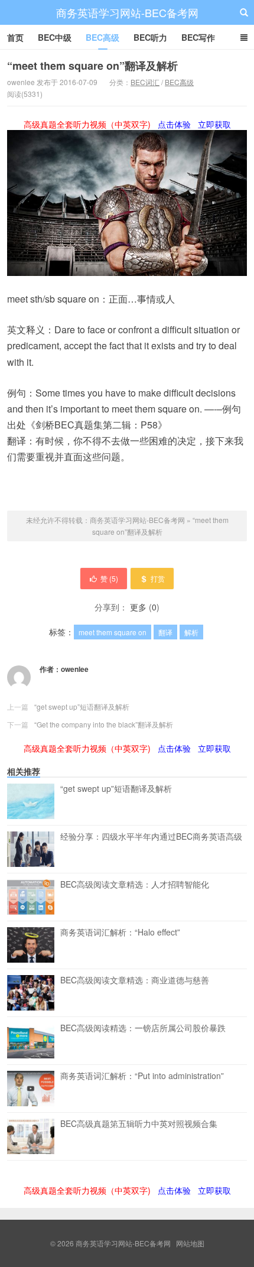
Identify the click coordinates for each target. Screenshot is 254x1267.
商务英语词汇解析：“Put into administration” (142, 1076)
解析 (191, 632)
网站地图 (190, 1243)
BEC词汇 (145, 82)
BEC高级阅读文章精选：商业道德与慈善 (134, 980)
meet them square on (112, 632)
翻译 (165, 632)
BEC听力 (150, 37)
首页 (15, 37)
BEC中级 (54, 37)
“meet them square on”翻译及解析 (92, 65)
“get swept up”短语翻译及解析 (81, 706)
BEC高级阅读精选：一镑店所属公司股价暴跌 (143, 1028)
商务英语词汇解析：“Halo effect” (120, 932)
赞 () (109, 578)
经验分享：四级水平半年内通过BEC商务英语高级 (151, 836)
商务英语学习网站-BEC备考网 (127, 12)
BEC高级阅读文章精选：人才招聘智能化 (134, 884)
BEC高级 (102, 37)
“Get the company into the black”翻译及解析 (103, 724)
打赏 (158, 578)
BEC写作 (198, 37)
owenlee (75, 669)
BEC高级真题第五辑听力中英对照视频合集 (138, 1124)
